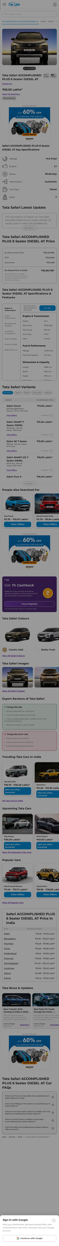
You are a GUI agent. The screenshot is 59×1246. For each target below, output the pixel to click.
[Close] (53, 1220)
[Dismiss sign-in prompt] (29, 623)
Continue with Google (31, 1238)
